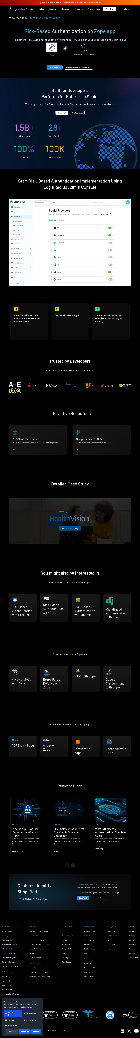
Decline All (12, 1031)
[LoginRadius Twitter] (129, 1031)
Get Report (94, 2)
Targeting (11, 1020)
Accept (36, 1031)
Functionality (31, 1020)
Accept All (25, 1031)
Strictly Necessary (12, 1013)
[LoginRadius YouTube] (136, 1031)
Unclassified (12, 1025)
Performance (31, 1013)
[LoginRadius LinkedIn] (122, 1031)
